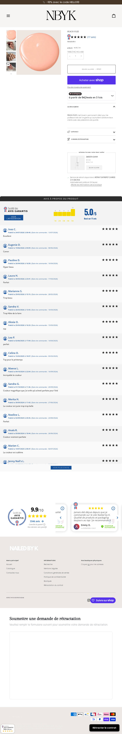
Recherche (48, 564)
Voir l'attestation (14, 218)
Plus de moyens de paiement (79, 87)
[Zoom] (22, 69)
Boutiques (47, 581)
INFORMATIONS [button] (50, 560)
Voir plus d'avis (61, 467)
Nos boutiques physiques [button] (91, 560)
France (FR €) (14, 717)
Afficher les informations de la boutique (86, 185)
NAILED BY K (71, 42)
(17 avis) (91, 37)
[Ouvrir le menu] (11, 15)
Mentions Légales (51, 568)
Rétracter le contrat (104, 727)
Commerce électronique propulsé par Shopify (44, 728)
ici (89, 564)
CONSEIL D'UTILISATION (79, 139)
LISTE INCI (74, 132)
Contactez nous (12, 573)
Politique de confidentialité (55, 577)
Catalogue (10, 568)
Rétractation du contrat (53, 585)
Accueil (9, 564)
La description (73, 107)
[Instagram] (88, 600)
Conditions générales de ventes (56, 573)
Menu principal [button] (12, 560)
